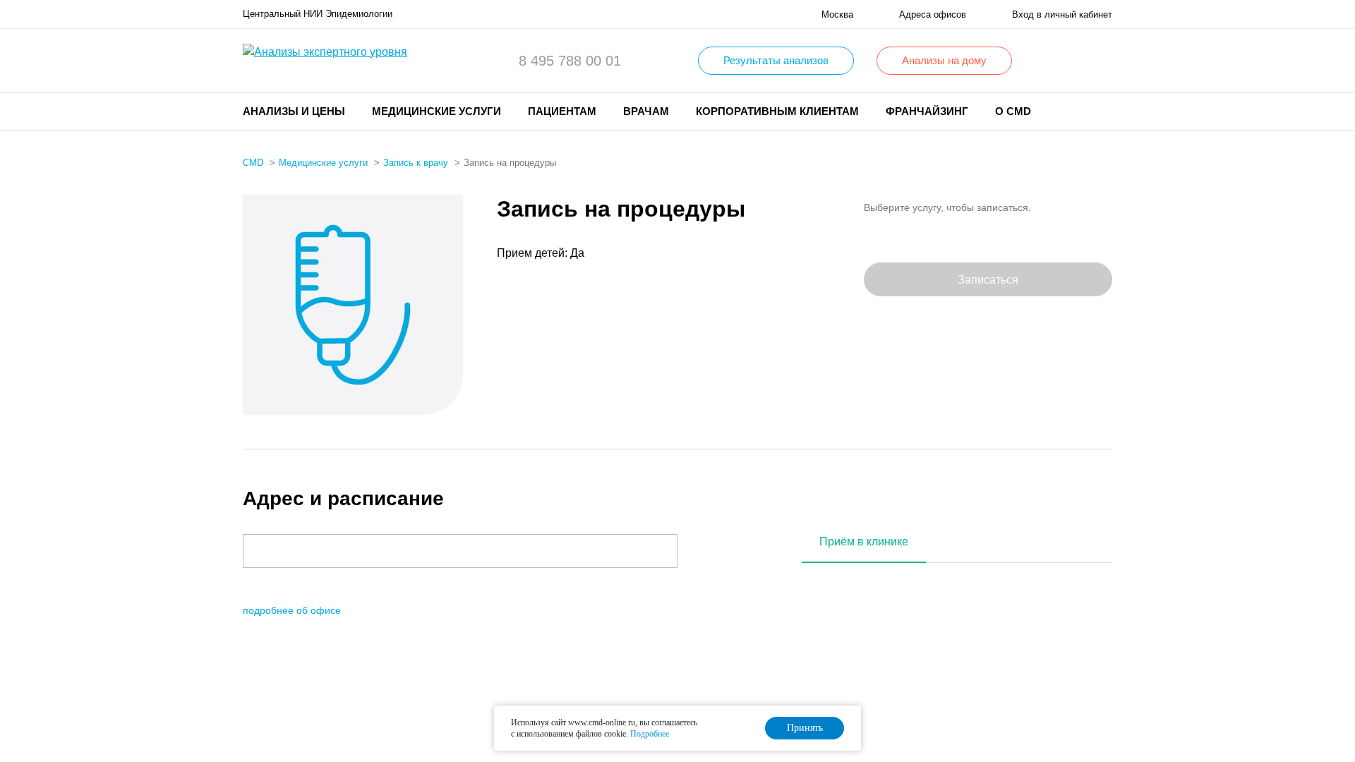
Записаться (988, 280)
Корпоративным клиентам (777, 111)
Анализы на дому (944, 60)
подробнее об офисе (292, 610)
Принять (805, 727)
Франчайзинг (927, 111)
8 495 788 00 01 (570, 60)
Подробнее (649, 734)
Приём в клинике (863, 542)
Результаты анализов (776, 60)
